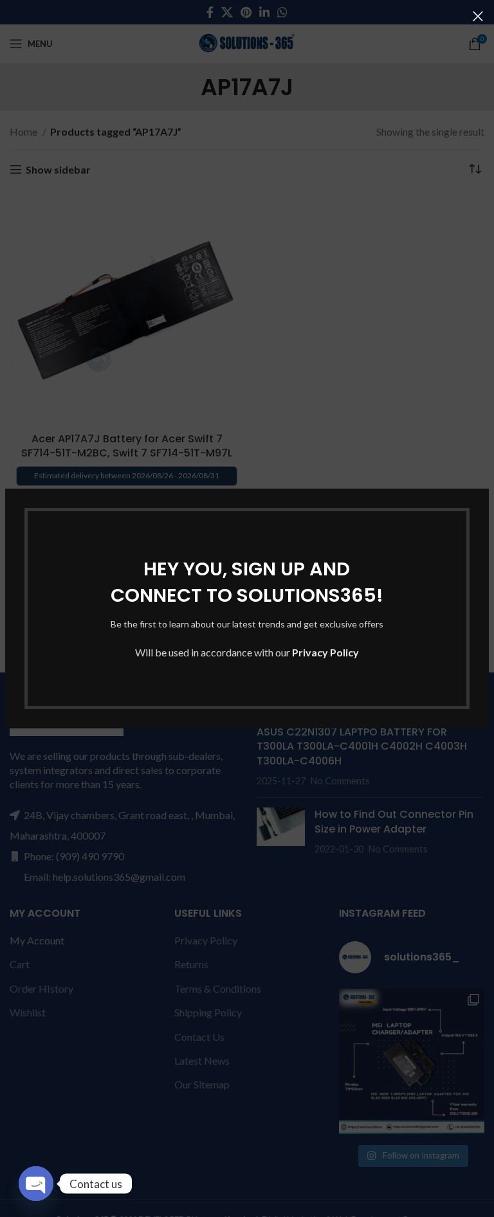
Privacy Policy (325, 652)
